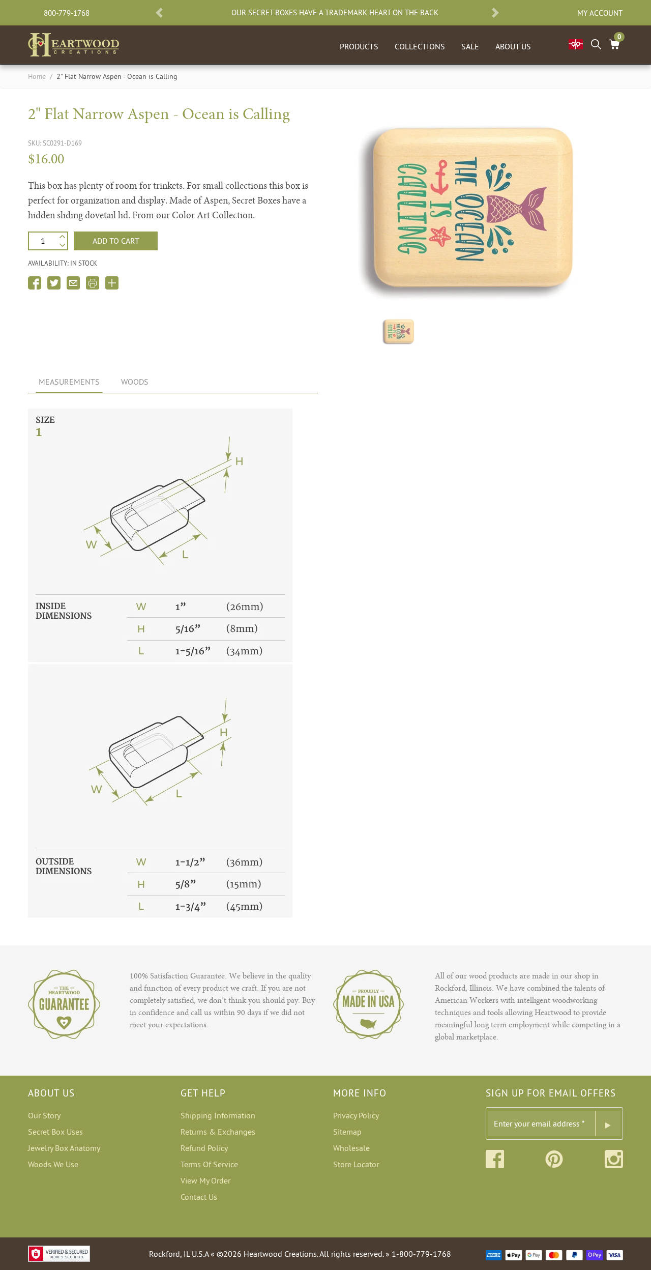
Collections (420, 46)
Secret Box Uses (55, 1132)
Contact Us (199, 1197)
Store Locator (356, 1164)
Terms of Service (209, 1164)
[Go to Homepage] (73, 43)
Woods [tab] (135, 382)
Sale (470, 46)
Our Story (44, 1115)
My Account (600, 13)
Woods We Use (53, 1164)
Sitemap (347, 1132)
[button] (159, 12)
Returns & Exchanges (218, 1132)
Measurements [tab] (69, 382)
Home (37, 76)
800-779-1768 (67, 13)
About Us (513, 46)
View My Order (205, 1180)
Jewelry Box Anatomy (64, 1148)
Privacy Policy (356, 1115)
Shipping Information (218, 1115)
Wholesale (351, 1148)
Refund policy (204, 1148)
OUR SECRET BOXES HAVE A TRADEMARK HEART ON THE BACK (334, 12)
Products (359, 46)
